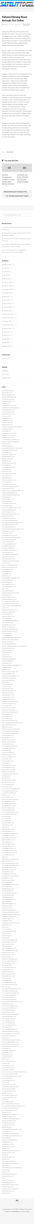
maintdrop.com (6, 469)
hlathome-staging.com (8, 627)
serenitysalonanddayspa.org (10, 407)
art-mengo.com (6, 820)
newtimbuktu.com (7, 420)
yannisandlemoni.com (8, 584)
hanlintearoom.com (8, 1144)
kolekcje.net (5, 654)
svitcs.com (5, 927)
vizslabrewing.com (7, 580)
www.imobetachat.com (9, 967)
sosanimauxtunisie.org (9, 473)
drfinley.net (5, 1155)
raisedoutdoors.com (8, 556)
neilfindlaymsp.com (8, 897)
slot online (10, 152)
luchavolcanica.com (8, 880)
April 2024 (7, 342)
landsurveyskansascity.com (10, 1014)
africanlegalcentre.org (8, 767)
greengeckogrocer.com (9, 625)
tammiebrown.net (7, 825)
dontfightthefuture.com (9, 546)
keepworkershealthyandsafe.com (12, 448)
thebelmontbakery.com (9, 435)
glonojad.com (6, 778)
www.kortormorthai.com (9, 1008)
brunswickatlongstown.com (10, 812)
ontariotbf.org (6, 444)
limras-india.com (7, 392)
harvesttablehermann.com (10, 524)
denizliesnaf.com (7, 920)
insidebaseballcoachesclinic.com (12, 1129)
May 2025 (6, 296)
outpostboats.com (7, 688)
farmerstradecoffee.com (9, 961)
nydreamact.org (6, 452)
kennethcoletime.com (8, 808)
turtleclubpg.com (7, 886)
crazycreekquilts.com (8, 748)
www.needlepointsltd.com (9, 1029)
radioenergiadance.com (9, 480)
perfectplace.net (6, 663)
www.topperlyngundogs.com (10, 993)
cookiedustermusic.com (9, 874)
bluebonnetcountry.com (9, 463)
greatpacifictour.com (8, 889)
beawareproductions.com (9, 791)
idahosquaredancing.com (9, 567)
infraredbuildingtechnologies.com (12, 522)
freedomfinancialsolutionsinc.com (12, 1001)
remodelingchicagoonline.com (11, 1040)
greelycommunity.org (8, 771)
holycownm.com (7, 882)
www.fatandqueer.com (8, 1010)
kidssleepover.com (7, 429)
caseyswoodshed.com (9, 916)
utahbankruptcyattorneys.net (10, 561)
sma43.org (5, 1038)
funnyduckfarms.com (8, 1146)
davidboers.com (7, 965)
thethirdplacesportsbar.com (10, 1086)
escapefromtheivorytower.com (11, 537)
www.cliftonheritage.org (9, 1035)
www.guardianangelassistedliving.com (13, 1106)
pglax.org (4, 857)
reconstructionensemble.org (10, 876)
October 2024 (8, 321)
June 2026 (7, 271)
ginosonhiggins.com (8, 844)
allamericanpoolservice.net (10, 639)
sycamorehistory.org (8, 1067)
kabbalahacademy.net (8, 612)
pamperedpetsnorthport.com (10, 593)
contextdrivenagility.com (9, 793)
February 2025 (8, 307)
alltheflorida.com (7, 1127)
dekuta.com (5, 1059)
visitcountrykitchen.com (9, 837)
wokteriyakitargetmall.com (10, 629)
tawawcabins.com (7, 569)
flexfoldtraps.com (7, 1003)
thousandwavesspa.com (9, 893)
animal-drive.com (7, 935)
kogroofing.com (7, 476)
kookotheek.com (7, 482)
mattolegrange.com (8, 831)
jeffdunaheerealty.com (8, 997)
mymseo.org (6, 1170)
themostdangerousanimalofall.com (12, 723)
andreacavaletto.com (8, 673)
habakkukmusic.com (8, 976)
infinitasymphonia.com (9, 765)
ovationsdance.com (8, 650)
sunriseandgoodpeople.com (10, 863)
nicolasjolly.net (6, 763)
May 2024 (6, 339)
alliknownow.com (7, 727)
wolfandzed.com (7, 1057)
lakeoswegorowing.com (9, 1161)
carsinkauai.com (7, 1131)
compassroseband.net (9, 931)
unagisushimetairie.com (9, 454)
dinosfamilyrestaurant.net (9, 520)
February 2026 (8, 282)
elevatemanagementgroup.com (11, 1150)
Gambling (26, 24)
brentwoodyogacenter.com (10, 1042)
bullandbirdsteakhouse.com (10, 1031)
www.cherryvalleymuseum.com (11, 507)
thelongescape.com (8, 829)
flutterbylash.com (7, 1142)
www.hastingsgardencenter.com (11, 1076)
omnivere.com (6, 416)
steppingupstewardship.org (10, 1046)
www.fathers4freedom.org (10, 991)
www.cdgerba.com (7, 1101)
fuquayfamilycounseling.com (10, 1163)
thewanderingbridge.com (9, 803)
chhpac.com (6, 1172)
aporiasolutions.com (8, 944)
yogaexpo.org (6, 669)
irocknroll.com (6, 563)
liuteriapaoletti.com (7, 861)
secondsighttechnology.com (10, 620)
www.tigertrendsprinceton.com (11, 989)
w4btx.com (5, 608)
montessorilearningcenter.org (11, 1118)
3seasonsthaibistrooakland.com (12, 665)
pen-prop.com (6, 986)
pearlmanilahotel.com (8, 467)
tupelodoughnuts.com (8, 597)
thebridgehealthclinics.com (10, 950)
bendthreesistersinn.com (9, 867)
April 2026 (7, 275)
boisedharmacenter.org (9, 678)
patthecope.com (7, 925)
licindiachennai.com (8, 399)
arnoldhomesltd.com (8, 548)
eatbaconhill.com (7, 424)
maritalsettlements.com (9, 848)
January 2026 (8, 286)
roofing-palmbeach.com (9, 544)
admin (19, 24)
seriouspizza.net (7, 929)
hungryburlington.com (8, 810)
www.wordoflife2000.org (9, 565)
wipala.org (5, 682)
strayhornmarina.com (8, 740)
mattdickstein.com (7, 969)
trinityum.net (5, 1082)
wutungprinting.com (8, 846)
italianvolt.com (6, 576)
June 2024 (7, 335)
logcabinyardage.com (8, 963)
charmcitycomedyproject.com (11, 788)
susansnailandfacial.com (9, 984)
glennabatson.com (7, 737)
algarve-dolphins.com (8, 840)
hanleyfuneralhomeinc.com (10, 601)
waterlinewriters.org (8, 952)
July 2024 (6, 332)
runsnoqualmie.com (8, 1021)
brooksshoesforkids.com (9, 940)
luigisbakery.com (7, 1052)
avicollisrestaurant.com (9, 899)
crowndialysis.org (7, 635)
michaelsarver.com (7, 622)
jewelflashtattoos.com (8, 456)
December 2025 (8, 289)
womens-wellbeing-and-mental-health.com (14, 646)
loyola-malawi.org (7, 684)
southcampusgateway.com (10, 486)
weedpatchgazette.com (9, 586)
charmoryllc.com (7, 716)
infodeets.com (6, 403)
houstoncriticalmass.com (10, 720)
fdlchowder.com (7, 1027)
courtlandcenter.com (8, 895)
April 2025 (7, 300)
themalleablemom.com (9, 805)
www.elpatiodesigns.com (9, 1095)
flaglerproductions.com (9, 742)
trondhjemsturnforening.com (10, 1108)
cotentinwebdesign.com (9, 510)
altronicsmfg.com (7, 422)
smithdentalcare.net (8, 1187)
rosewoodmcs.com (8, 1065)
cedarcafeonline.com (8, 410)
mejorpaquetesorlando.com (10, 603)
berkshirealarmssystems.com (11, 578)
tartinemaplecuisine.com (9, 814)
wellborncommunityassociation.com (13, 490)
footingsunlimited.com (8, 1018)
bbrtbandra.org (6, 461)
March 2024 (7, 346)
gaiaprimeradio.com (8, 823)
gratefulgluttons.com (8, 695)
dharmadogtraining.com (9, 1174)
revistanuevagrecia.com (9, 780)
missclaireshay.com (8, 390)
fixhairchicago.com (8, 918)
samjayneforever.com (8, 1123)
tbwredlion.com (6, 1112)
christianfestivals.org (8, 835)
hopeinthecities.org (7, 693)
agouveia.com (6, 1165)
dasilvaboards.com (8, 735)
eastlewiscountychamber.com (11, 729)
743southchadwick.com (9, 539)
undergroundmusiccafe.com (10, 1189)
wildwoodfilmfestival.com (9, 493)
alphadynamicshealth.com (10, 1140)
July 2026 (6, 268)
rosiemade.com (6, 595)
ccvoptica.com (6, 1048)
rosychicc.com (6, 686)
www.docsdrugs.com (8, 1023)
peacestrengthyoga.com (9, 999)
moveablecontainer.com (9, 503)
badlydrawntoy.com (8, 972)
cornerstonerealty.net (8, 1069)
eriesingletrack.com (8, 591)
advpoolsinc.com (7, 908)
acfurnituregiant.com (8, 412)
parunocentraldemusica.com (10, 1104)
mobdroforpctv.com (8, 697)
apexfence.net (6, 1193)
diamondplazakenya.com (9, 1110)
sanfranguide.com (7, 714)
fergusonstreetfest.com (9, 1121)
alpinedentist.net (6, 478)
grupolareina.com (7, 505)
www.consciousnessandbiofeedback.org (14, 1072)
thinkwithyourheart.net (8, 559)
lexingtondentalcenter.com (10, 631)
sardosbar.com (6, 573)
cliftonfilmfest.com (7, 552)
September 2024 (8, 325)
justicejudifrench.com (8, 801)
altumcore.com (6, 933)
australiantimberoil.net (8, 518)
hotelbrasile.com (7, 497)
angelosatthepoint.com (9, 910)
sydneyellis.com (7, 633)
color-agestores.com (8, 680)
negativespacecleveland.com (10, 859)
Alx (28, 1211)
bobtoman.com (6, 471)
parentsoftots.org (7, 957)
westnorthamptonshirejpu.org (11, 495)
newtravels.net (6, 431)
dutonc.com (5, 827)
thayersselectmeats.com (9, 942)
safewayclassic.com (8, 437)
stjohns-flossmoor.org (9, 869)
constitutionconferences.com (11, 923)
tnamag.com (6, 937)
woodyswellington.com (9, 1091)
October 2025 (8, 293)
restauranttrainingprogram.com (11, 637)
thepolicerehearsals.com (9, 725)
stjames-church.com (8, 782)
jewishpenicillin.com (8, 642)
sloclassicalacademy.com (10, 733)
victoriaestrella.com (8, 891)
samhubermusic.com (8, 1191)
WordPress (16, 1211)
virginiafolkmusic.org (8, 648)
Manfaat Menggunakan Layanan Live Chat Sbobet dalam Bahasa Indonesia (8, 179)
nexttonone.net (6, 978)
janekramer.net (6, 816)
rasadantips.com (7, 418)
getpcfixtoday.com (7, 459)
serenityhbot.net (6, 980)
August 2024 (7, 328)
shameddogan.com (8, 954)
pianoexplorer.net (7, 1078)
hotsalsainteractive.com (9, 405)
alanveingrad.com (7, 842)
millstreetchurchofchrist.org (10, 1133)
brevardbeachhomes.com (9, 535)
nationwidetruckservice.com (10, 884)
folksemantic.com (7, 571)
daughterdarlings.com (8, 401)
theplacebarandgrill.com (9, 903)
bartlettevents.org (7, 501)
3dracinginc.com (7, 718)
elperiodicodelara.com (8, 395)
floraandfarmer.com (8, 531)
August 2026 (7, 264)
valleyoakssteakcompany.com (11, 914)
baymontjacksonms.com (9, 852)
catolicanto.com (7, 656)
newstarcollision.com (8, 616)
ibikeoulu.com (6, 795)
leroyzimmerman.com (8, 1153)
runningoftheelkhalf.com (9, 995)
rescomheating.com (8, 1180)
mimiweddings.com (8, 1182)
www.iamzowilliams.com (9, 1074)
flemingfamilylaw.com (8, 1157)
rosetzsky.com (6, 776)
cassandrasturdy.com (8, 699)
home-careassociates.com (10, 671)
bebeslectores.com (7, 516)
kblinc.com (5, 588)
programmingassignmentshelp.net (12, 427)
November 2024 (8, 318)
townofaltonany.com (8, 854)
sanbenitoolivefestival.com (10, 701)
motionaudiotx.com (8, 1176)
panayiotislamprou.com (9, 484)
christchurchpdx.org (8, 752)
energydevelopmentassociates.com (12, 529)
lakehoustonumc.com (8, 974)
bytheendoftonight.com (9, 691)
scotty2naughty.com (8, 784)
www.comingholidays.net (9, 712)
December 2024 (8, 314)
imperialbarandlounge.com (10, 554)
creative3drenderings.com (9, 959)
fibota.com (5, 1099)
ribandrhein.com (7, 652)
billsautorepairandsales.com (10, 1114)
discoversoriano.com (8, 708)
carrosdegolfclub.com (8, 527)
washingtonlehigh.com (9, 1050)
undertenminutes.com (8, 414)
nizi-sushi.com (6, 818)
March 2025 (7, 303)
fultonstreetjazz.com (8, 499)
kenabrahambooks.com (9, 754)
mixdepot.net (6, 1063)
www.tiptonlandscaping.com (10, 1044)
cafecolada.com (7, 705)
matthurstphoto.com (8, 1125)
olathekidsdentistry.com (9, 599)
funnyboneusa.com (8, 872)
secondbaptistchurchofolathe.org (12, 1167)
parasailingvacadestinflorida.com (12, 1135)
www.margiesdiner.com (9, 1025)
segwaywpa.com (7, 946)
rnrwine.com (5, 1159)
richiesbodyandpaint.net (9, 397)
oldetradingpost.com (8, 512)
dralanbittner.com (7, 582)
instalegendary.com (8, 446)
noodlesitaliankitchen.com (10, 450)
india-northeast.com (8, 542)
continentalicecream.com (9, 746)
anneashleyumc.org (8, 1012)
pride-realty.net (6, 1138)
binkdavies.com (6, 750)
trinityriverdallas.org (8, 661)
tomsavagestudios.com (9, 644)
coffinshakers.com (7, 797)
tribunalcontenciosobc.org (10, 731)
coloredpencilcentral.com (9, 550)
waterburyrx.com (7, 906)
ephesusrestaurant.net (8, 1089)
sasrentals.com (6, 618)
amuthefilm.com (7, 759)
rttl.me (4, 1178)
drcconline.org (6, 901)
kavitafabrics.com (7, 878)
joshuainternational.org (9, 982)
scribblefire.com (7, 667)
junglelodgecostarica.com (10, 833)
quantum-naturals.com (9, 1116)
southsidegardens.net (8, 1080)
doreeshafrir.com (7, 786)
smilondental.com (7, 614)
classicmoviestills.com (9, 703)
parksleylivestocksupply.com (10, 676)
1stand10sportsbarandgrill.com (11, 605)
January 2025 (8, 310)
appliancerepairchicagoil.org (10, 442)
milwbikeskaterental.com (9, 850)
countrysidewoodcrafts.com (10, 439)
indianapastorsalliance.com (10, 912)
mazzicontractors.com (9, 1084)
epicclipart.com (6, 465)
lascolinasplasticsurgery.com (11, 1033)
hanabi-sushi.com (7, 1055)
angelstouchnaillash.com (9, 610)
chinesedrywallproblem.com (10, 865)
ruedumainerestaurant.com (10, 774)
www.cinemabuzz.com (9, 1061)
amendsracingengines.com (10, 1006)
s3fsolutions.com (7, 533)
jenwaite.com (6, 1148)
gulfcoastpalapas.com (9, 948)
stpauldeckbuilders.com (9, 1016)
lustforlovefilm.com (8, 761)
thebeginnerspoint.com (9, 710)
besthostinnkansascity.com (10, 1184)
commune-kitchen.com (9, 757)
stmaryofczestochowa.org (10, 799)
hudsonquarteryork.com (9, 1097)
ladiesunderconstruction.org (10, 514)
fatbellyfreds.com (7, 1093)
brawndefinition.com (8, 744)
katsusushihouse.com (8, 769)
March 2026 (7, 278)
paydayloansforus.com (9, 433)
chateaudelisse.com (8, 488)
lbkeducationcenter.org (8, 659)
